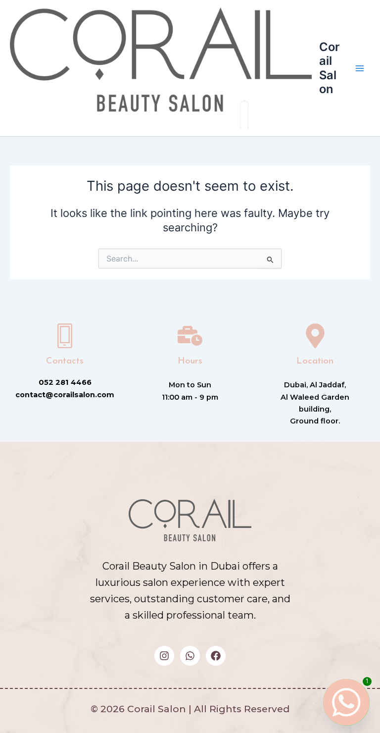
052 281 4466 (65, 382)
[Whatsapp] (342, 702)
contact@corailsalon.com (64, 394)
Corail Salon (329, 68)
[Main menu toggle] (359, 68)
